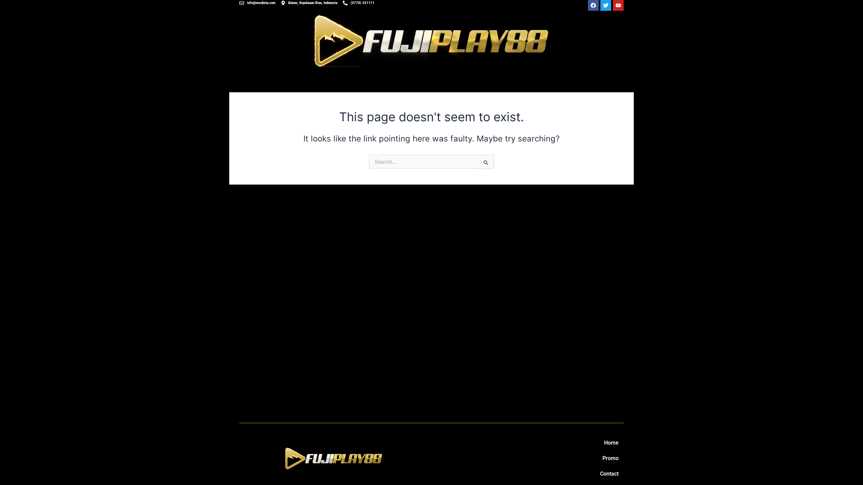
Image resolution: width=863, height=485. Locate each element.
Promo (610, 458)
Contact (609, 474)
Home (611, 443)
